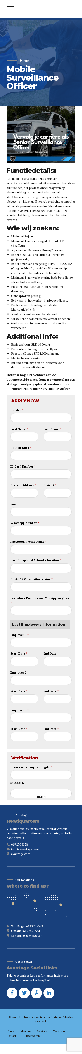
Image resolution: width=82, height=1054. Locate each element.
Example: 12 (17, 782)
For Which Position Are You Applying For (40, 600)
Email (14, 504)
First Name (19, 429)
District (50, 485)
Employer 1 (19, 635)
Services (42, 1031)
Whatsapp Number (24, 523)
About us (25, 1031)
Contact (11, 1036)
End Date (51, 654)
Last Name (52, 429)
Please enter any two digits (31, 767)
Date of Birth (20, 448)
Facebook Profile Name (28, 542)
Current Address (23, 485)
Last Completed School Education (35, 560)
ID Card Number (22, 466)
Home (25, 60)
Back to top (33, 1036)
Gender (16, 410)
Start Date (18, 654)
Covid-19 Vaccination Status (31, 579)
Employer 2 (19, 672)
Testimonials (61, 1031)
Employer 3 (19, 710)
